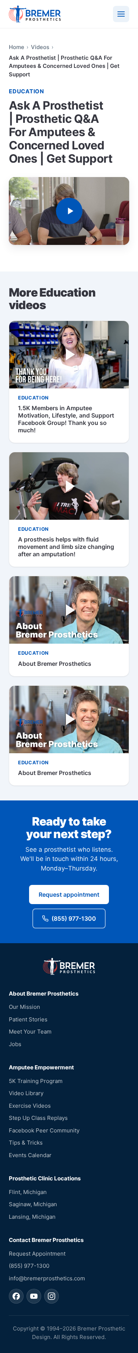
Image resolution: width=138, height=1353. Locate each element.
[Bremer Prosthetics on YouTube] (33, 1296)
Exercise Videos (30, 1105)
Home (16, 47)
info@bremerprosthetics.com (47, 1278)
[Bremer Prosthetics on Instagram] (51, 1296)
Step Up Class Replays (38, 1117)
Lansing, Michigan (32, 1216)
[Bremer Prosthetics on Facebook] (16, 1296)
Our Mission (24, 1006)
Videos (40, 47)
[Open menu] (121, 14)
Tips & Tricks (26, 1142)
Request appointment (69, 894)
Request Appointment (37, 1253)
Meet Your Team (30, 1031)
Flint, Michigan (28, 1191)
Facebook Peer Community (44, 1130)
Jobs (15, 1044)
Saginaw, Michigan (33, 1204)
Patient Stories (28, 1019)
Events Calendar (30, 1155)
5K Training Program (36, 1080)
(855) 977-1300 (74, 918)
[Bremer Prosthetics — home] (35, 14)
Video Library (26, 1093)
